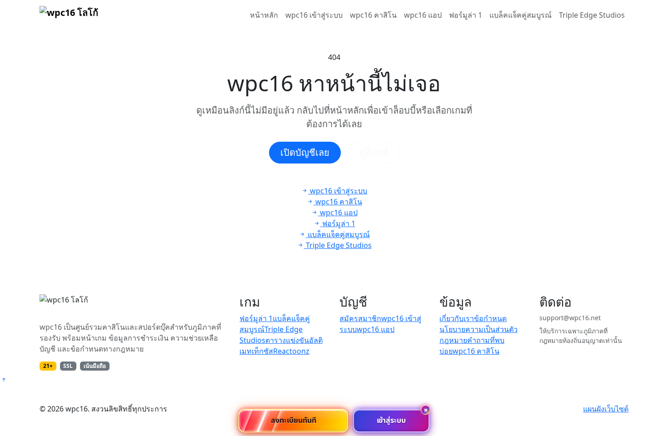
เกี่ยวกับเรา (456, 318)
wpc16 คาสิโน (373, 15)
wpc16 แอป (423, 15)
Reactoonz (291, 351)
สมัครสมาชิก (360, 318)
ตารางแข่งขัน (287, 340)
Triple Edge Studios (592, 15)
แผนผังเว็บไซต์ (605, 409)
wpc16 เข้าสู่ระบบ (314, 15)
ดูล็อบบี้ (373, 152)
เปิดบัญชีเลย (304, 152)
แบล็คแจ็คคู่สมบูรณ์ (520, 15)
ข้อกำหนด (490, 318)
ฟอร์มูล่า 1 (465, 15)
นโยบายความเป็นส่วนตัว (478, 329)
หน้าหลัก (264, 15)
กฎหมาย (453, 340)
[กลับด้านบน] (3, 379)
